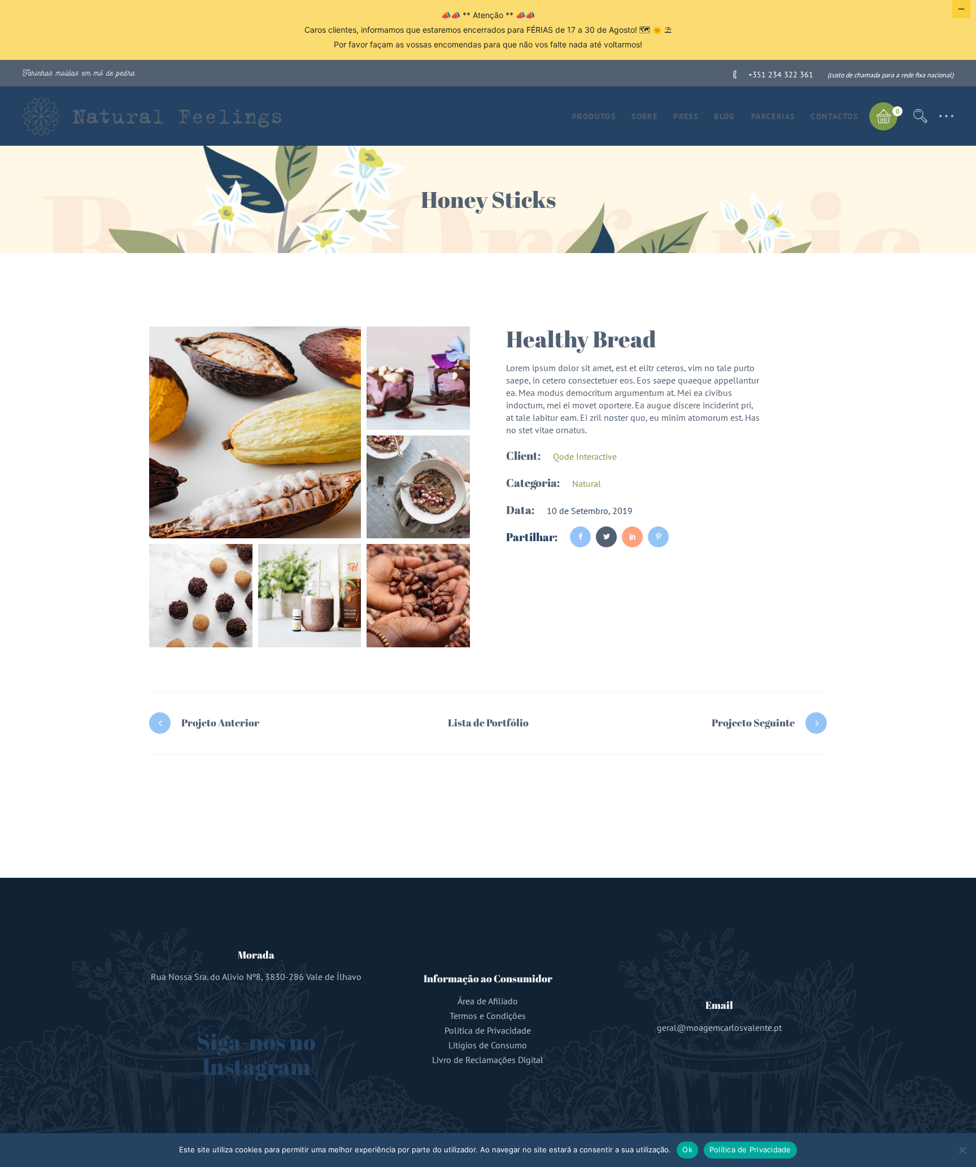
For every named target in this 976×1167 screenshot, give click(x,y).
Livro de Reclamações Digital (487, 1059)
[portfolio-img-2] (418, 378)
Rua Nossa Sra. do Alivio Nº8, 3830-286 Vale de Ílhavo (256, 976)
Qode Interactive (585, 456)
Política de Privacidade (488, 1030)
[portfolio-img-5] (309, 595)
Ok (687, 1149)
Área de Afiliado (487, 1001)
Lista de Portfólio (488, 722)
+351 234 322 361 (780, 74)
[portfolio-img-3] (418, 487)
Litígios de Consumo (487, 1045)
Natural (586, 483)
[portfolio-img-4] (200, 595)
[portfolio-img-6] (418, 595)
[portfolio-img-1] (255, 432)
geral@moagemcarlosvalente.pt (719, 1027)
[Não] (962, 1150)
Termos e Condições (488, 1015)
